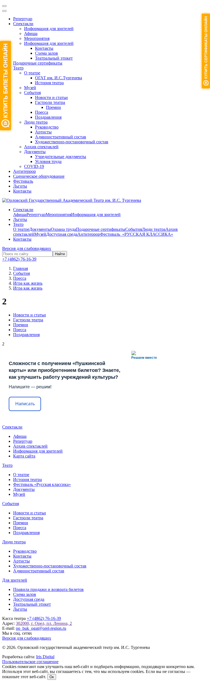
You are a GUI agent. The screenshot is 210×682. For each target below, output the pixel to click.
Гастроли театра (50, 102)
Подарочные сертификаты (37, 63)
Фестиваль (23, 181)
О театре (32, 73)
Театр (18, 68)
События (32, 92)
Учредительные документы (60, 156)
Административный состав (60, 137)
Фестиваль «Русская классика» (42, 484)
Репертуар (22, 18)
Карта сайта (24, 456)
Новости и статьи (51, 97)
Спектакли (23, 23)
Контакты (44, 48)
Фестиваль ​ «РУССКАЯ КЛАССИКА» (136, 234)
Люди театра (36, 122)
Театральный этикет (54, 58)
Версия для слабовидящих (26, 248)
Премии (53, 107)
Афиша (30, 33)
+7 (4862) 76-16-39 (19, 259)
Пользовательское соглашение (30, 661)
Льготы (20, 186)
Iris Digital (45, 656)
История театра (49, 82)
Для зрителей (14, 580)
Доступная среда (61, 234)
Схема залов (46, 53)
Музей (30, 87)
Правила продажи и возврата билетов (48, 589)
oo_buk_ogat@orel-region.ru (41, 628)
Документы (35, 151)
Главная (20, 268)
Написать (25, 403)
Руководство (47, 127)
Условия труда (48, 161)
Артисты (43, 132)
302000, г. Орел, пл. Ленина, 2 (44, 623)
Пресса (41, 112)
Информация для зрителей (49, 28)
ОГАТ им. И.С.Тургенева (58, 77)
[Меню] (4, 6)
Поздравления (48, 117)
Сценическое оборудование (39, 176)
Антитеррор (24, 171)
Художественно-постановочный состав (71, 141)
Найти (60, 254)
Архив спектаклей (41, 146)
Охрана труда (63, 229)
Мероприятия (36, 38)
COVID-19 (34, 166)
